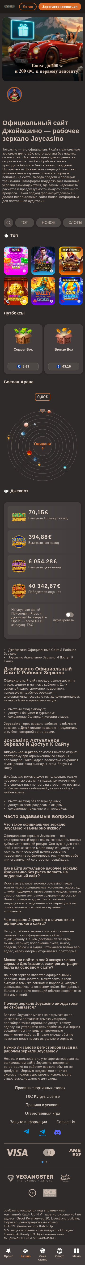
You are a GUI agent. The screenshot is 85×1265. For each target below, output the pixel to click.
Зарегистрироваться (59, 6)
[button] (42, 222)
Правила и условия (43, 1105)
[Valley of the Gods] (43, 291)
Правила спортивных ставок (40, 1088)
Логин (28, 6)
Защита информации (28, 1122)
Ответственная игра (42, 1113)
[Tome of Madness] (43, 261)
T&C (30, 625)
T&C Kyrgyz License (42, 1096)
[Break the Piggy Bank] (16, 291)
